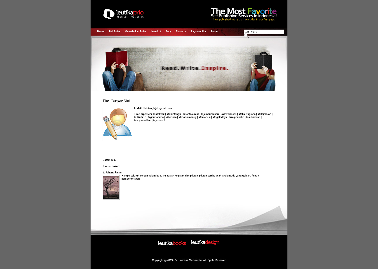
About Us (181, 31)
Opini (154, 50)
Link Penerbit (132, 60)
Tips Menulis (158, 40)
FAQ (168, 31)
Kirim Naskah (132, 55)
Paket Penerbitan (134, 50)
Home (100, 31)
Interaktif (156, 31)
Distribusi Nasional (135, 70)
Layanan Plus (198, 31)
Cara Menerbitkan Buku (138, 40)
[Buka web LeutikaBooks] (172, 244)
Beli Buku (114, 31)
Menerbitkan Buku (135, 31)
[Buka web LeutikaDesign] (205, 244)
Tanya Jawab (158, 45)
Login (214, 31)
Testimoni (130, 65)
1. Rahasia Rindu (112, 172)
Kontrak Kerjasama (135, 45)
